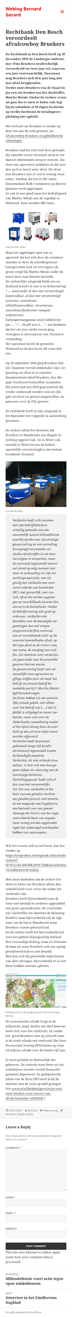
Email (11, 1213)
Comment (13, 1148)
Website (11, 1228)
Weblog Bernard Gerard (23, 12)
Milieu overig (50, 1110)
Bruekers (11, 1114)
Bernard (32, 1110)
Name (10, 1197)
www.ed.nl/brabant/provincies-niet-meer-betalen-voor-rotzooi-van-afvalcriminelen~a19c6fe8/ (34, 1093)
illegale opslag (25, 1114)
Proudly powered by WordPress (23, 1312)
